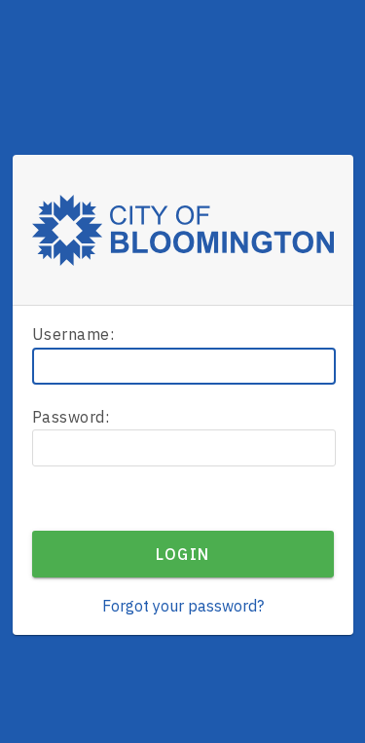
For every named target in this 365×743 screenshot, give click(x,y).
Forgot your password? (183, 605)
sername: (73, 334)
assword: (71, 417)
